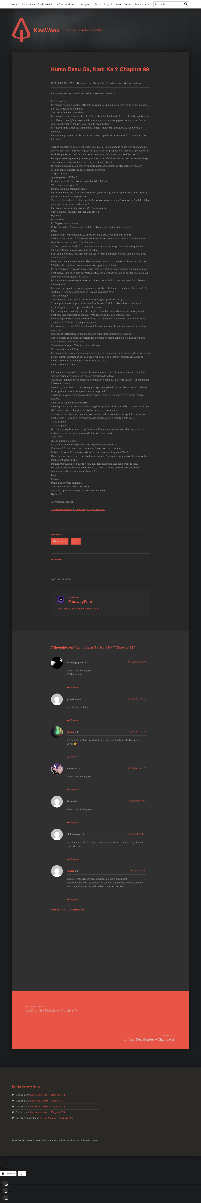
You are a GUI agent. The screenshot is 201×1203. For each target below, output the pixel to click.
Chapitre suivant (96, 509)
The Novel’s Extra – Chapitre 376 (47, 1106)
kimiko (70, 731)
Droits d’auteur (142, 4)
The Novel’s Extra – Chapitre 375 (47, 1112)
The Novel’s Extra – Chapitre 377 (47, 1100)
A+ (6, 1184)
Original (85, 4)
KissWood (46, 30)
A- (6, 1199)
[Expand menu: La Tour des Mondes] (77, 4)
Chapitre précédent (62, 509)
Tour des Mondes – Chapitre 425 (55, 1117)
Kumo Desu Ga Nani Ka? (93, 83)
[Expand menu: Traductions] (51, 4)
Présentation (28, 4)
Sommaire (79, 509)
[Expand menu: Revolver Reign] (111, 4)
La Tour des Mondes (66, 4)
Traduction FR (62, 579)
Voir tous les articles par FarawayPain (78, 608)
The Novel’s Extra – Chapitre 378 (47, 1094)
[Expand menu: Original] (91, 4)
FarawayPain (134, 83)
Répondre (74, 687)
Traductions (44, 4)
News (118, 4)
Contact (128, 4)
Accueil (15, 4)
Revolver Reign (102, 4)
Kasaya (70, 870)
